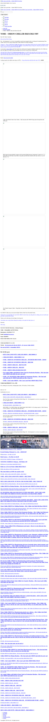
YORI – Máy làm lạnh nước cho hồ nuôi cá (12, 576)
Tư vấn (4, 715)
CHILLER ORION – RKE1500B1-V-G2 (13, 357)
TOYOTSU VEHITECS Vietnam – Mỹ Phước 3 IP (14, 461)
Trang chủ (5, 28)
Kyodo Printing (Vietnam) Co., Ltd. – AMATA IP (13, 452)
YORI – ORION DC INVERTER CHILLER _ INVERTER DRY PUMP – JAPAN (24, 359)
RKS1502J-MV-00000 (8, 57)
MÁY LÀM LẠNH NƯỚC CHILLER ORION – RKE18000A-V (20, 354)
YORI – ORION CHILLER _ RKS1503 (13, 367)
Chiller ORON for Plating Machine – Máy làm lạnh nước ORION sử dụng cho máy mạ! (24, 486)
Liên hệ (4, 718)
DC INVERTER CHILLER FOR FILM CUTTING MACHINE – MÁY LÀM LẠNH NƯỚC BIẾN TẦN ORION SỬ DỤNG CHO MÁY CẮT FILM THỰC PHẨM (23, 493)
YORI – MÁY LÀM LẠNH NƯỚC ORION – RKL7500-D (16, 476)
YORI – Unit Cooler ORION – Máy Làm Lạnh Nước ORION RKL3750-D (22, 380)
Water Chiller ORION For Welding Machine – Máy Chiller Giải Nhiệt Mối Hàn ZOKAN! (24, 506)
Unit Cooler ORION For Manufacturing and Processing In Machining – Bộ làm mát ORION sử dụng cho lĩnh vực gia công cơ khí (23, 589)
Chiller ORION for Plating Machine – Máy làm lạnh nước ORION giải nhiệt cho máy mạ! (24, 656)
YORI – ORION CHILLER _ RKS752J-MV (14, 365)
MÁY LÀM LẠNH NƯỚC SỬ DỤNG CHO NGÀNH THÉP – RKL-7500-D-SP (21, 481)
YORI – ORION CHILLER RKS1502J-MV (14, 370)
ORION (20, 45)
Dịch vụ (4, 714)
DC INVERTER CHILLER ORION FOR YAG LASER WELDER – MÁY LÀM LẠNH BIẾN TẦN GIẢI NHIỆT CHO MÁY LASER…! (24, 596)
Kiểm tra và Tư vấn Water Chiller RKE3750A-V (13, 466)
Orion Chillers (9, 49)
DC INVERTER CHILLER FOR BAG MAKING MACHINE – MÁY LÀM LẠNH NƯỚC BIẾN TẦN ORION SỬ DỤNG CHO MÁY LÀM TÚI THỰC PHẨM (24, 500)
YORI (16, 44)
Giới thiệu (5, 712)
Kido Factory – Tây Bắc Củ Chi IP (10, 457)
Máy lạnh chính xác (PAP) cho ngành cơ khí (12, 471)
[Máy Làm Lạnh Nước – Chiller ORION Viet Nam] (11, 1)
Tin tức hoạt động (6, 29)
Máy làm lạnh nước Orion (18, 52)
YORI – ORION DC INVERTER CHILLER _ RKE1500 (18, 362)
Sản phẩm (5, 713)
